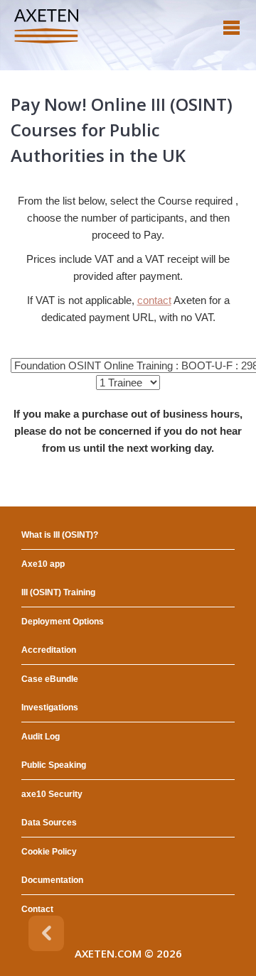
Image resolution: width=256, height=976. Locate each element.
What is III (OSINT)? (59, 535)
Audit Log (40, 737)
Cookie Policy (49, 852)
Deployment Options (62, 622)
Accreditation (48, 650)
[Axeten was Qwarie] (46, 26)
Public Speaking (53, 765)
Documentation (52, 880)
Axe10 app (43, 564)
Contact (37, 909)
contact (154, 300)
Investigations (49, 707)
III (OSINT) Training (58, 592)
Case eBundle (49, 679)
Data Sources (49, 823)
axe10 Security (51, 794)
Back (46, 933)
